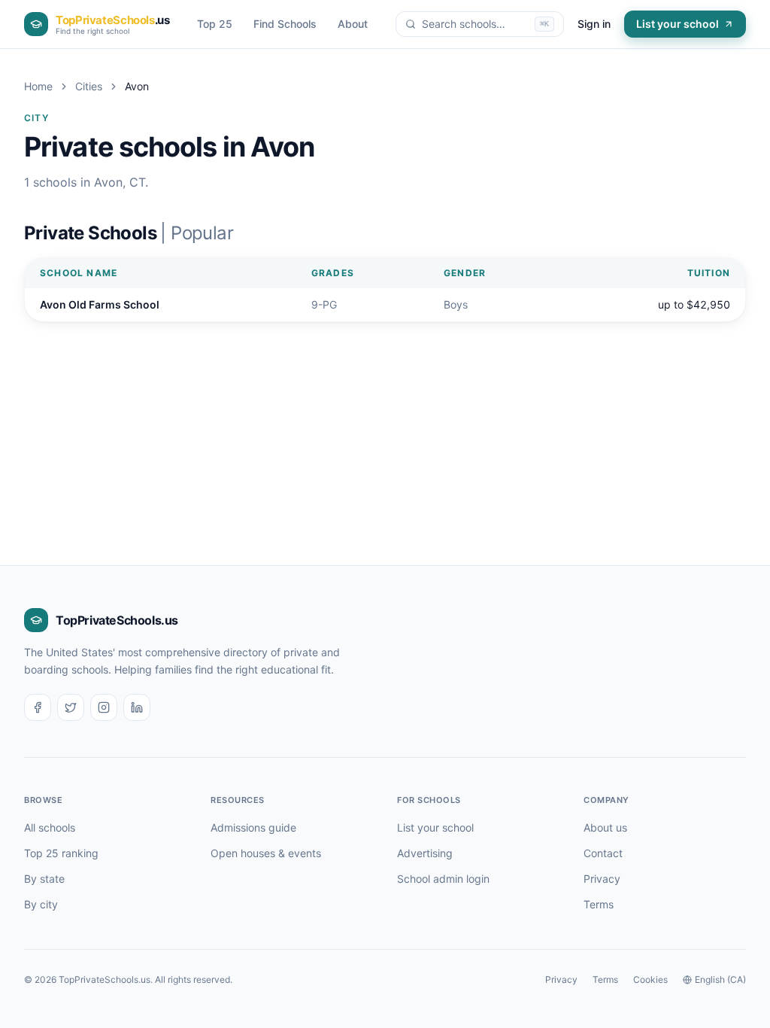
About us (605, 827)
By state (44, 878)
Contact (603, 853)
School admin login (443, 878)
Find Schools (285, 23)
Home (38, 86)
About (353, 23)
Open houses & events (266, 853)
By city (41, 904)
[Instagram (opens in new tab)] (103, 707)
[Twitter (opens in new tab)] (70, 707)
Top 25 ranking (61, 853)
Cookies (650, 979)
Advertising (425, 853)
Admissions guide (253, 827)
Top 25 (214, 23)
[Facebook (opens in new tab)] (37, 707)
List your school (677, 23)
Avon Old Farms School (99, 304)
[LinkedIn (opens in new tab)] (136, 707)
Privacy (602, 878)
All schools (49, 827)
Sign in (594, 23)
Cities (88, 86)
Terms (599, 904)
